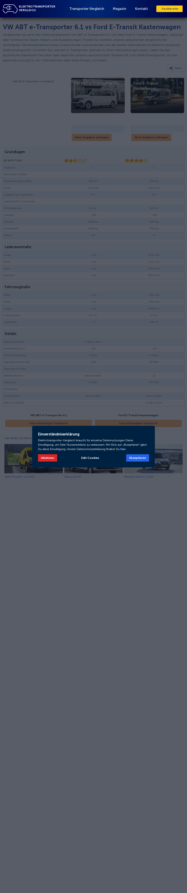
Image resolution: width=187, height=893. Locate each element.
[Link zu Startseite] (10, 8)
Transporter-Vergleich (86, 9)
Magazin (119, 9)
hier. (123, 449)
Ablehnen (47, 458)
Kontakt (141, 9)
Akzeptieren (137, 458)
